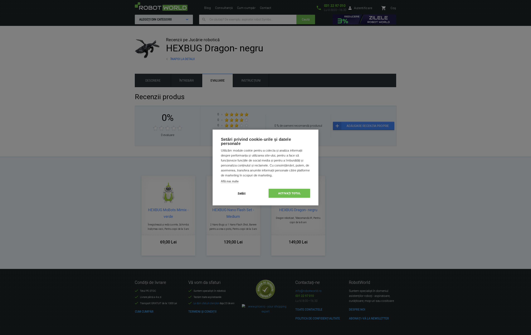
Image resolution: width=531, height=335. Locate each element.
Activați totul (289, 193)
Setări (242, 193)
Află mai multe (230, 181)
